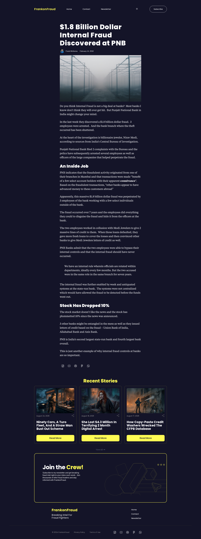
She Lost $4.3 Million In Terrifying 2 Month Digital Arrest (99, 425)
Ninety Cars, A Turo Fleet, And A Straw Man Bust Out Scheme (54, 425)
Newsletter (106, 9)
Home (69, 9)
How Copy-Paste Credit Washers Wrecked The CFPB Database (145, 425)
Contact (86, 9)
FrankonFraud (44, 9)
